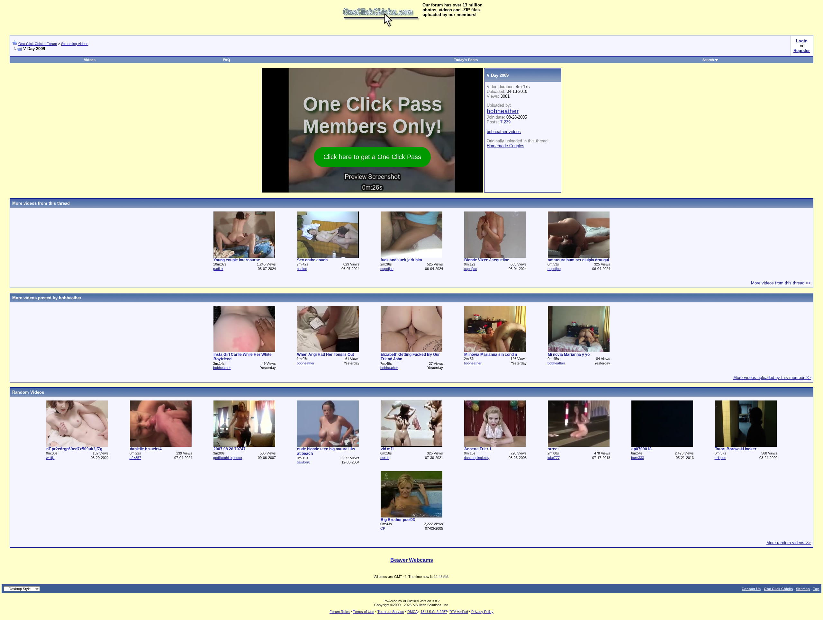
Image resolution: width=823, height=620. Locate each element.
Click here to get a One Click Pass (372, 156)
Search (708, 60)
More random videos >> (788, 542)
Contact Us (751, 589)
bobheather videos (504, 131)
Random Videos (28, 392)
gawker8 (303, 462)
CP (382, 528)
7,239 (505, 122)
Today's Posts (466, 60)
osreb (384, 458)
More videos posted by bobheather (46, 297)
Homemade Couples (505, 145)
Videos (89, 60)
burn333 (637, 458)
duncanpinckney (477, 458)
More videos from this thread (41, 203)
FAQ (226, 60)
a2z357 (135, 458)
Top (816, 589)
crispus (720, 458)
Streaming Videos (74, 44)
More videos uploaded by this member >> (772, 377)
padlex (218, 269)
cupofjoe (386, 269)
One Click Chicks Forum (37, 44)
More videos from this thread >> (781, 283)
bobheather (503, 111)
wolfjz (50, 458)
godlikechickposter (227, 458)
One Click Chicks (778, 589)
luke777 (553, 458)
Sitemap (803, 589)
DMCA (412, 612)
